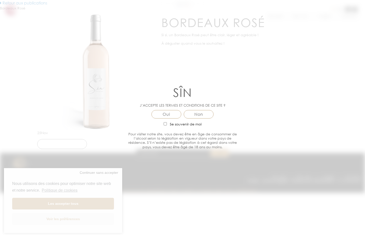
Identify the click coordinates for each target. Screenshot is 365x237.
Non (198, 114)
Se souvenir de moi (185, 124)
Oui (166, 114)
